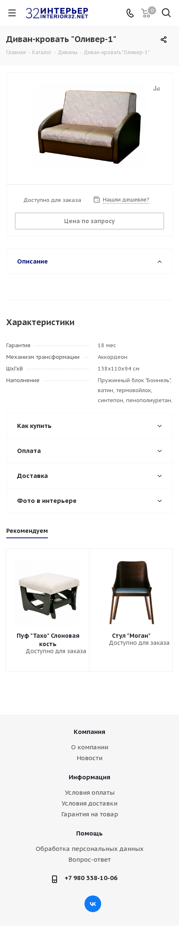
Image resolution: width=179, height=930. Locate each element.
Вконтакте (93, 903)
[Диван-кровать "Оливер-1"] (89, 125)
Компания (89, 732)
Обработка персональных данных (90, 849)
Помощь (89, 833)
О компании (89, 747)
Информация (89, 777)
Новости (89, 758)
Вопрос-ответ (89, 859)
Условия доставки (89, 803)
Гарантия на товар (89, 814)
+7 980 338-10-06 (91, 878)
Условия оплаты (89, 792)
